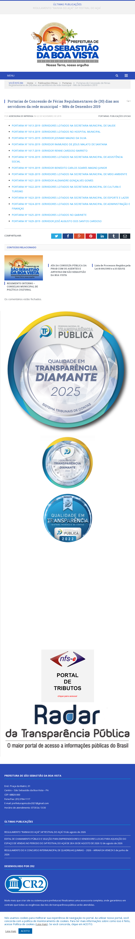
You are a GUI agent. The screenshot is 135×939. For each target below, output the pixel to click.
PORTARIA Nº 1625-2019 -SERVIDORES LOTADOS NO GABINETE (49, 214)
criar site (25, 900)
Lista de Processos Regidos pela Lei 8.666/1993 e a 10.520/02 (112, 267)
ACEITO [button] (25, 931)
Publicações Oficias (120, 116)
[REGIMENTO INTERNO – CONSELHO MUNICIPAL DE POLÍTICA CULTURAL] (23, 267)
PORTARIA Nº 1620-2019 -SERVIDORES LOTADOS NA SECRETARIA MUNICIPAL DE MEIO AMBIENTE (69, 174)
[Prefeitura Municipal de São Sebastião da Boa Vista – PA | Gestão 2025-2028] (67, 43)
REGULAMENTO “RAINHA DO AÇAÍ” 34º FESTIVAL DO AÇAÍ (33, 832)
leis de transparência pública (60, 904)
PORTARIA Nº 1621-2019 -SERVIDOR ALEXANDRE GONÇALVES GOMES (52, 180)
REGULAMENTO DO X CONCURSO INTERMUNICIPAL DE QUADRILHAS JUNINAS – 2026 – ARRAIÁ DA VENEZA (58, 850)
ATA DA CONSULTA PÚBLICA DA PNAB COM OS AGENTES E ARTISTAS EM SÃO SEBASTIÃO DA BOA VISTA (69, 270)
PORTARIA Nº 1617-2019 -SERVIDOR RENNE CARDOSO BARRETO (50, 150)
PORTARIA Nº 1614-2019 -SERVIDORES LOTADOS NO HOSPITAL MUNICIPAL (56, 131)
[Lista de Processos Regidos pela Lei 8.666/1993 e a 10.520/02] (111, 259)
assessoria (86, 900)
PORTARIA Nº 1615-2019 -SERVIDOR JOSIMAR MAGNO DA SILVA (49, 138)
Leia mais (41, 924)
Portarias (103, 116)
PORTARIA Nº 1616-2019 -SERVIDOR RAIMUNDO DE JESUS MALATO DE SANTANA (59, 144)
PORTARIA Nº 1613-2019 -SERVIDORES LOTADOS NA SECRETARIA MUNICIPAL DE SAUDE (63, 125)
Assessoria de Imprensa (21, 116)
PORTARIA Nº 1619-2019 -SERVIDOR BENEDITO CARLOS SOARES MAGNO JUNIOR (59, 167)
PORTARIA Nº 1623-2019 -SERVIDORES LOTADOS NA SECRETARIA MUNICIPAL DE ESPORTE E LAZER (70, 197)
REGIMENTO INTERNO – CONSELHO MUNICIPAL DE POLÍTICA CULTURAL (22, 286)
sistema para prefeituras (47, 900)
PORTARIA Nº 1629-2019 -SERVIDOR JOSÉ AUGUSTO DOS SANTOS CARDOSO (57, 221)
